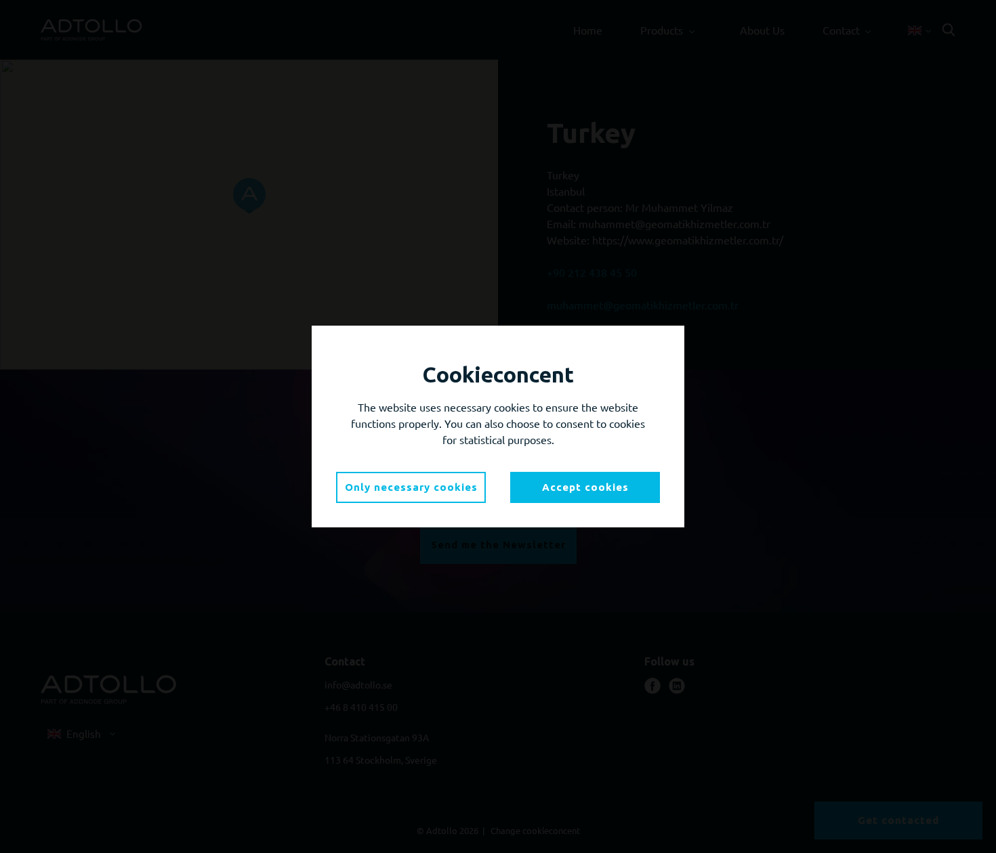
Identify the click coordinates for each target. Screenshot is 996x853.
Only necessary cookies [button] (411, 487)
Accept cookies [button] (585, 487)
